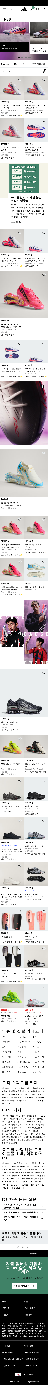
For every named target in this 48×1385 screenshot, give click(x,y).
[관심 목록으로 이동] (10, 9)
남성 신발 (37, 1072)
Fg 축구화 (6, 1052)
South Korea (28, 1375)
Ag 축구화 (6, 1057)
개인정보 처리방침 (31, 1352)
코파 (4, 1047)
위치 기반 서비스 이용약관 (12, 1359)
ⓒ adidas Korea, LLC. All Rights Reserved (24, 1382)
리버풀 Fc (21, 1057)
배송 (4, 1302)
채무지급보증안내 (31, 1366)
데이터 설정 (29, 1346)
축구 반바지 (22, 1047)
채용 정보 (28, 1315)
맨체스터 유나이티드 (23, 1067)
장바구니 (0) (33, 1253)
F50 (3, 1037)
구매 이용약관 (29, 1308)
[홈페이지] (24, 10)
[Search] (38, 9)
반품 (26, 1302)
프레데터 (6, 1042)
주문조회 (5, 1308)
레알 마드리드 (23, 1062)
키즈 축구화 (38, 1052)
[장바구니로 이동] (44, 9)
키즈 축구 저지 (38, 1057)
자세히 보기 (17, 222)
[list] (24, 64)
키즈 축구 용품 (38, 1067)
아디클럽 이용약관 (31, 1359)
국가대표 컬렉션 (8, 1067)
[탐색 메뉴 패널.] (4, 9)
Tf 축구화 (6, 1062)
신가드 (36, 1037)
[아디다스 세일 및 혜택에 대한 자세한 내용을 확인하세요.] (24, 3)
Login (12, 1253)
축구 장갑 (21, 1072)
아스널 (20, 1052)
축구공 (36, 1047)
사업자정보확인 (8, 1366)
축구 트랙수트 (23, 1042)
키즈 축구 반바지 (38, 1062)
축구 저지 (6, 1072)
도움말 (5, 1315)
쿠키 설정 (6, 1346)
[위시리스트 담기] (20, 80)
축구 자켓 (21, 1037)
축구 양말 (37, 1042)
